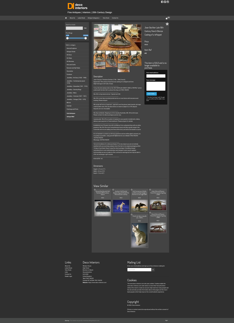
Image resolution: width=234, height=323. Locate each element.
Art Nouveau (70, 61)
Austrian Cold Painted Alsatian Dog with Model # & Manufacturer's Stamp (121, 192)
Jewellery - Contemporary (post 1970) (76, 82)
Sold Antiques (71, 113)
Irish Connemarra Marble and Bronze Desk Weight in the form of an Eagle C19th (139, 192)
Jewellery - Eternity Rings (74, 89)
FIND (85, 28)
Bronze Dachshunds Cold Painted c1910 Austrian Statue (103, 192)
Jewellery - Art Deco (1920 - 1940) (76, 77)
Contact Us (115, 18)
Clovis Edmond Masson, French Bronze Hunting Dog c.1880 (158, 215)
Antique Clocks (71, 51)
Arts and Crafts (71, 64)
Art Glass (69, 58)
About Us (72, 18)
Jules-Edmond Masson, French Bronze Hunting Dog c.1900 (158, 192)
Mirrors (69, 102)
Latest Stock (81, 18)
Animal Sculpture (72, 48)
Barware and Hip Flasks (73, 68)
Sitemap (67, 320)
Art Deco (69, 55)
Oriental (69, 106)
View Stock (106, 18)
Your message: (150, 80)
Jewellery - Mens (72, 93)
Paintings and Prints (72, 109)
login (166, 320)
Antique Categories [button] (93, 18)
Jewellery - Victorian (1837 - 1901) (76, 96)
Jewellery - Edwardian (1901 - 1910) (77, 86)
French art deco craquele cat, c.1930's (139, 217)
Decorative (70, 71)
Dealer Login (68, 276)
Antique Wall (70, 116)
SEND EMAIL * (152, 94)
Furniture (69, 74)
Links (66, 272)
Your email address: (152, 72)
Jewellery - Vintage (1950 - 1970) (76, 99)
